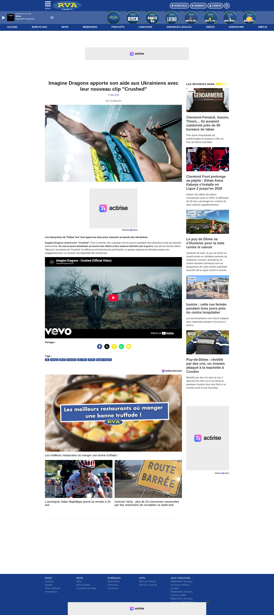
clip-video (82, 360)
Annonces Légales (179, 27)
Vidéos (210, 27)
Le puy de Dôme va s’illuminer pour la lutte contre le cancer (205, 243)
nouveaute (71, 360)
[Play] (4, 17)
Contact (49, 581)
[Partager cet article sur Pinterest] (113, 347)
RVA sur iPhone (147, 581)
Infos (65, 27)
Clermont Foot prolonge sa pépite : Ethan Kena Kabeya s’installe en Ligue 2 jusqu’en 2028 (206, 182)
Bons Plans (39, 27)
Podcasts (117, 27)
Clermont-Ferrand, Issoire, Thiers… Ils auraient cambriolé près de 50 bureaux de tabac (207, 123)
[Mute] (52, 17)
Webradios (90, 27)
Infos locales (83, 584)
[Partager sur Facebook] (99, 347)
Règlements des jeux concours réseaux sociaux (182, 585)
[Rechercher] (227, 6)
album (62, 360)
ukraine (91, 360)
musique (54, 360)
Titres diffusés (52, 588)
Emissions (113, 584)
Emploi (262, 27)
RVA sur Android (148, 584)
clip (47, 360)
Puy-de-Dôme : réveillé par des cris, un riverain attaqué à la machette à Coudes (205, 365)
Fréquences (51, 591)
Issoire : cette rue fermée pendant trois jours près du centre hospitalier (206, 308)
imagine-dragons (104, 360)
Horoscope (236, 27)
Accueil (12, 27)
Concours (145, 27)
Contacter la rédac (86, 588)
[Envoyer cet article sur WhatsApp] (120, 347)
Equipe (48, 584)
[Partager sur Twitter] (106, 347)
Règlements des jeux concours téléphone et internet (183, 602)
